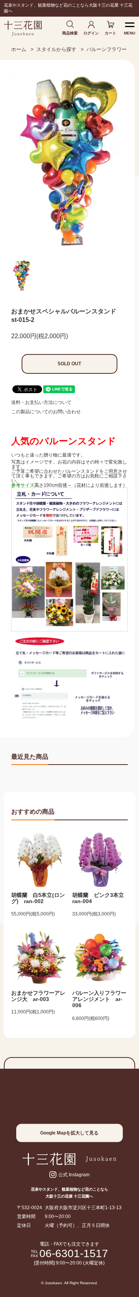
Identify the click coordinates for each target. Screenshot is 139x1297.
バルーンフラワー (106, 49)
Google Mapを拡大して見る (69, 1133)
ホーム (18, 49)
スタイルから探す (56, 49)
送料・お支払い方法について (41, 402)
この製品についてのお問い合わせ (46, 411)
